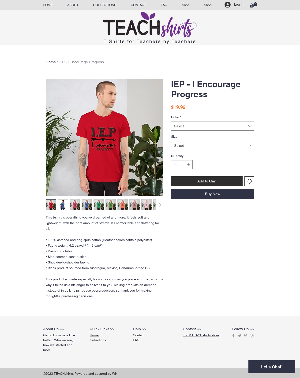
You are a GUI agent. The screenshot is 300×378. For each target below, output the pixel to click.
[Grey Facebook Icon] (233, 335)
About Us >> (53, 329)
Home (51, 62)
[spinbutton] (182, 164)
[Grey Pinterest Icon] (245, 335)
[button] (253, 4)
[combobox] (212, 126)
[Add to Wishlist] (249, 181)
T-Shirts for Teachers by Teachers (150, 41)
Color (176, 117)
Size (175, 136)
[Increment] (189, 164)
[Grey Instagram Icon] (251, 335)
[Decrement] (175, 164)
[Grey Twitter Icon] (239, 335)
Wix (114, 373)
